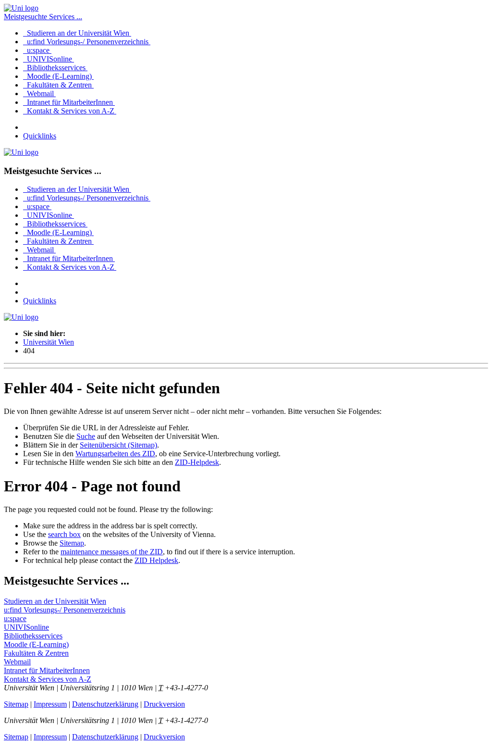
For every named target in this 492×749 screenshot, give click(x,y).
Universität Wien (48, 342)
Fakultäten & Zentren (58, 85)
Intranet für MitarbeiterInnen (69, 102)
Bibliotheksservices (55, 67)
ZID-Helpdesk (197, 462)
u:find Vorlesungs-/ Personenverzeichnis (86, 41)
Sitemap (72, 543)
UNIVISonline (48, 59)
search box (64, 534)
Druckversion (164, 704)
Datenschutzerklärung (105, 704)
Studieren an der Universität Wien (77, 33)
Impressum (50, 704)
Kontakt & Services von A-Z (69, 111)
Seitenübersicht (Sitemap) (118, 445)
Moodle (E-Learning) (58, 76)
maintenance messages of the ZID (112, 552)
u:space (37, 50)
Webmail (39, 93)
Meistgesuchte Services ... (43, 16)
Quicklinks (39, 136)
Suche (85, 436)
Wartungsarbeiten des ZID (115, 453)
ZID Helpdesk (156, 560)
